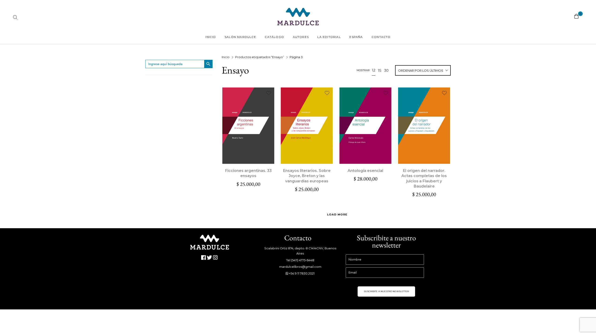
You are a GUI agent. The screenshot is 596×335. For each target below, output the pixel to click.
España (356, 37)
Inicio (210, 37)
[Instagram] (215, 257)
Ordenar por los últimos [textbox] (420, 70)
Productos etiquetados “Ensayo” (259, 57)
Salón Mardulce (240, 37)
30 (386, 70)
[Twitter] (209, 257)
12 (373, 70)
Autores (301, 37)
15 (379, 70)
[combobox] (423, 71)
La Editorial (329, 37)
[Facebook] (203, 257)
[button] (248, 126)
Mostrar (363, 70)
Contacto (381, 37)
